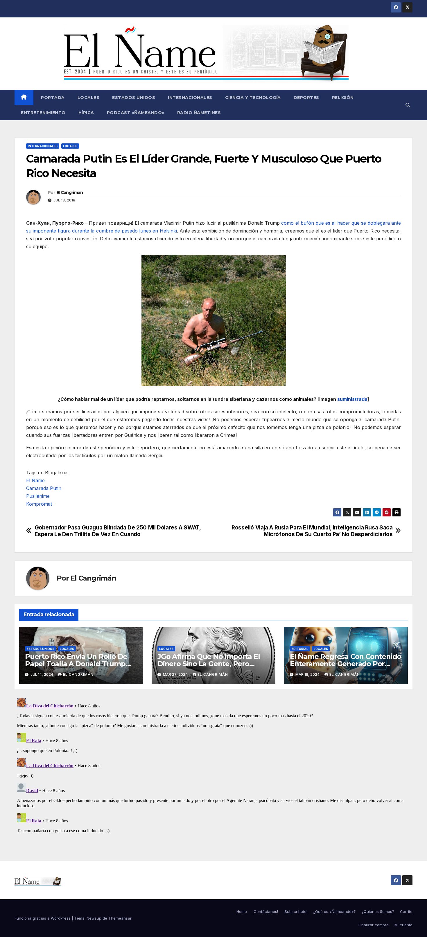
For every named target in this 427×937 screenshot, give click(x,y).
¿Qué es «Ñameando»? (334, 911)
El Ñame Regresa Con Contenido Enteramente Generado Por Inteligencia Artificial (345, 663)
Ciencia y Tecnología (253, 97)
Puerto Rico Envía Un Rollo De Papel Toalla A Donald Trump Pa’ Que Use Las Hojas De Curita (79, 663)
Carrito (406, 911)
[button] (408, 105)
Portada (52, 97)
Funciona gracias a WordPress (43, 918)
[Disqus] (213, 768)
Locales (89, 97)
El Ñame (35, 480)
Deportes (306, 97)
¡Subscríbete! (295, 911)
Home (241, 911)
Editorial (300, 649)
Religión (343, 97)
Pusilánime (38, 496)
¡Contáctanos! (265, 911)
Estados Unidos (133, 97)
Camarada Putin (43, 488)
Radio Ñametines (199, 112)
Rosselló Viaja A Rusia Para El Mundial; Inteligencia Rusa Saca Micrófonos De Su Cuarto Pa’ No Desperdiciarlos (312, 531)
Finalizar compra (373, 924)
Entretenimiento (43, 112)
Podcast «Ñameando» (135, 112)
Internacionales (190, 97)
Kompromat (39, 504)
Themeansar (120, 918)
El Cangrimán (69, 192)
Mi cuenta (403, 924)
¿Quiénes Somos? (378, 911)
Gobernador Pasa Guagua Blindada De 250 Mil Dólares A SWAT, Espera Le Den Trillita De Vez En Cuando (118, 531)
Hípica (86, 112)
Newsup (94, 918)
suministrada (352, 399)
